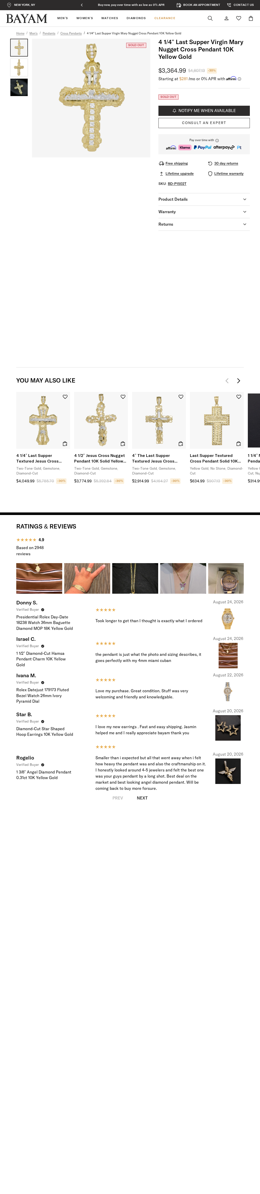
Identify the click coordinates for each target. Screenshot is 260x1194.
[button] (204, 144)
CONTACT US (244, 5)
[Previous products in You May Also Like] (228, 381)
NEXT (142, 798)
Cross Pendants (71, 33)
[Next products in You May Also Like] (239, 381)
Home (20, 33)
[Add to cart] (65, 444)
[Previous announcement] (82, 5)
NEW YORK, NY (24, 5)
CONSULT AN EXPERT (204, 123)
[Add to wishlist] (65, 397)
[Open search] (210, 18)
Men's (33, 33)
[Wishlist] (239, 18)
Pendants (49, 33)
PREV (117, 798)
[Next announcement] (180, 5)
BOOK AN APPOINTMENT (201, 5)
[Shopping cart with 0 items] (251, 18)
